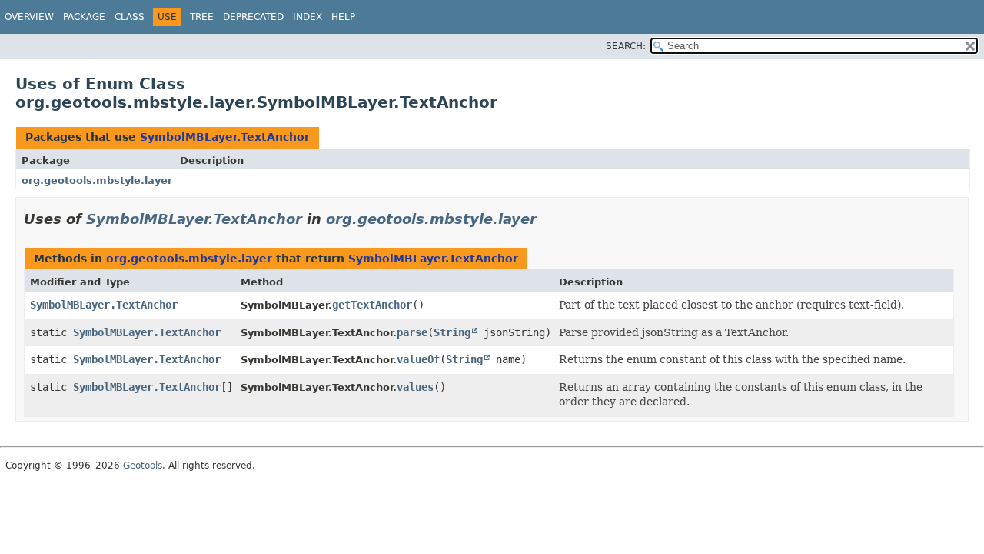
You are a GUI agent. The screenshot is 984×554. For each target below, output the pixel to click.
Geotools (142, 465)
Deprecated (253, 17)
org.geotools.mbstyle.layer (97, 180)
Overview (29, 17)
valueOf (418, 359)
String (452, 332)
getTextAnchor (372, 305)
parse (412, 332)
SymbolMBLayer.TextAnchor (225, 137)
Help (343, 17)
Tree (202, 17)
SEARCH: (626, 46)
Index (307, 17)
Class (130, 17)
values (415, 387)
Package (84, 17)
